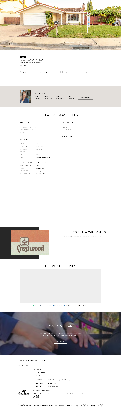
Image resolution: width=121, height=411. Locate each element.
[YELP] (98, 405)
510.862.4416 (51, 385)
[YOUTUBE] (91, 405)
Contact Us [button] (60, 341)
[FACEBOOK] (77, 405)
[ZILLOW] (101, 405)
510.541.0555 (51, 379)
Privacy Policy (70, 405)
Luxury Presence (48, 405)
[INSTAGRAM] (81, 405)
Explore (69, 241)
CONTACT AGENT (85, 97)
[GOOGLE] (94, 405)
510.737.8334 (62, 379)
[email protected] (41, 386)
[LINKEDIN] (84, 405)
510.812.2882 (39, 379)
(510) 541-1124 (48, 98)
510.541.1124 (39, 385)
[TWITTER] (88, 405)
